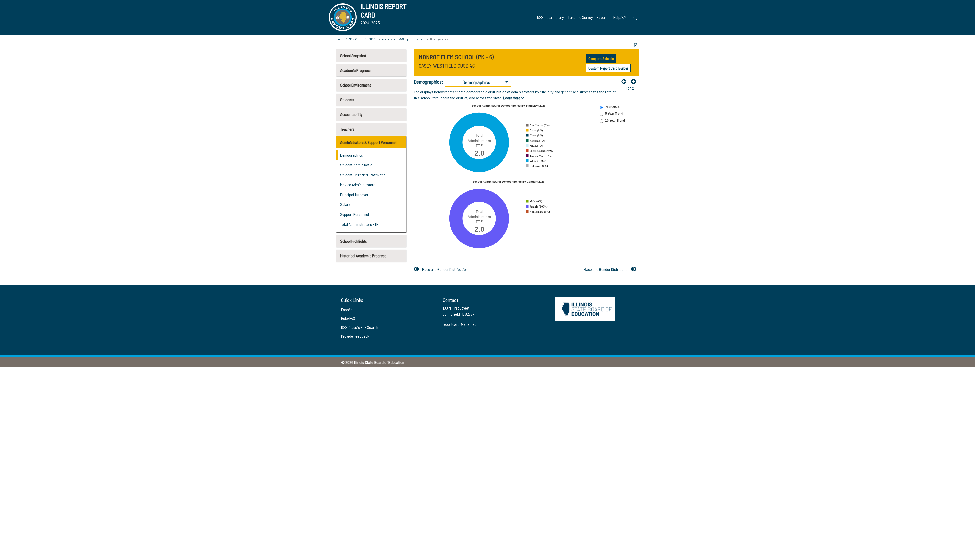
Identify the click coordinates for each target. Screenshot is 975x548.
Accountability (351, 114)
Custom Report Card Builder (608, 68)
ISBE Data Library (550, 17)
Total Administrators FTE (359, 224)
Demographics (351, 154)
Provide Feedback (355, 336)
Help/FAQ (620, 17)
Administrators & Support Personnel (368, 142)
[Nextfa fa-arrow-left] (635, 81)
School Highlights (353, 240)
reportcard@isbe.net (459, 324)
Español (603, 17)
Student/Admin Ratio (356, 164)
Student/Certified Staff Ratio (363, 174)
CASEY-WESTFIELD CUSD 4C (447, 66)
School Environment (355, 84)
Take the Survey (580, 17)
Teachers (347, 129)
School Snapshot (353, 55)
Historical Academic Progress (363, 255)
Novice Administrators (357, 184)
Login (636, 17)
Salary (345, 204)
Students (347, 99)
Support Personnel (354, 214)
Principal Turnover (354, 194)
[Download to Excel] (635, 45)
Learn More (512, 97)
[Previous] (625, 81)
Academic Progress (355, 70)
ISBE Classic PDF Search (359, 327)
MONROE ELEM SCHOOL (363, 39)
